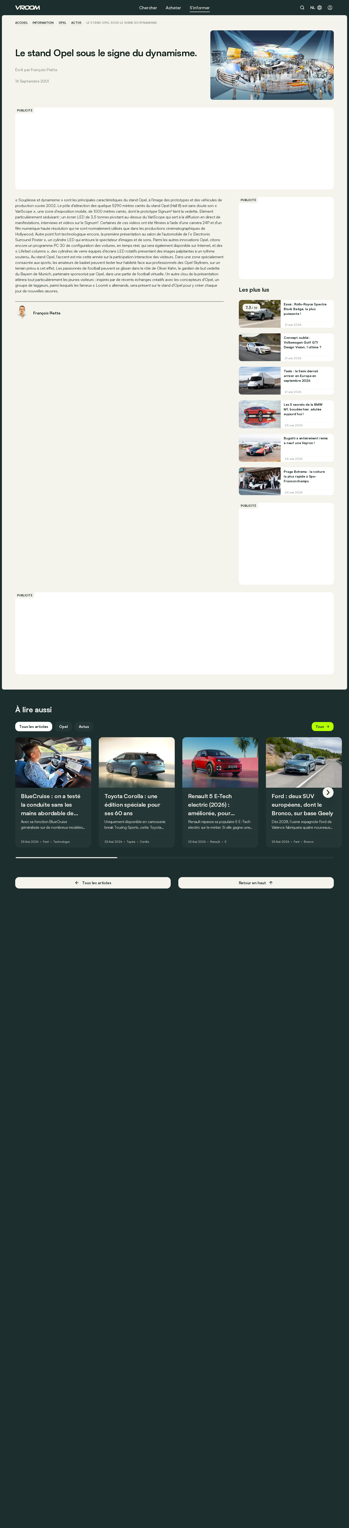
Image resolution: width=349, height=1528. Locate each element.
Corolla (144, 842)
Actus (84, 726)
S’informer (200, 7)
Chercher (148, 7)
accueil (21, 22)
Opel (62, 22)
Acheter (173, 7)
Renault (215, 842)
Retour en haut (252, 882)
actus (76, 22)
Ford (46, 842)
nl (312, 7)
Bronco (308, 842)
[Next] (328, 792)
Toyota (131, 842)
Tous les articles (33, 726)
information (43, 22)
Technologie (61, 842)
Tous (320, 726)
